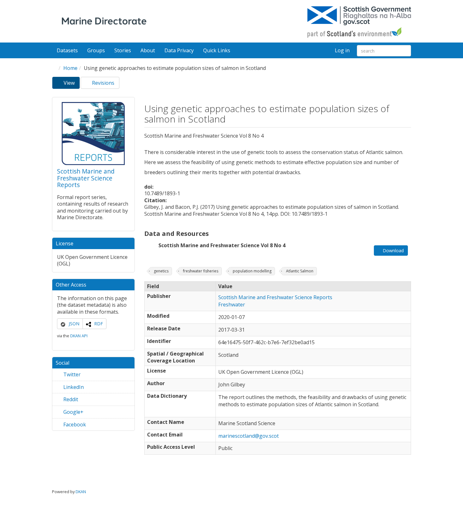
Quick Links (217, 50)
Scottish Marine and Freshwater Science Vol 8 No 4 (221, 245)
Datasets (67, 50)
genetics (161, 271)
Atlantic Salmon (299, 271)
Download (392, 251)
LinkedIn (73, 387)
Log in (342, 50)
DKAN (81, 491)
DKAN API (79, 336)
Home (70, 68)
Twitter (71, 374)
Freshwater (231, 304)
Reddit (70, 399)
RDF (98, 324)
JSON (74, 324)
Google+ (72, 411)
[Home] (105, 22)
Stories (122, 50)
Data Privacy (179, 50)
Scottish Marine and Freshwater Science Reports (86, 178)
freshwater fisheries (200, 271)
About (147, 50)
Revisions (102, 82)
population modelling (252, 271)
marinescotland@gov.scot (248, 435)
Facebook (74, 424)
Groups (96, 50)
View (71, 84)
